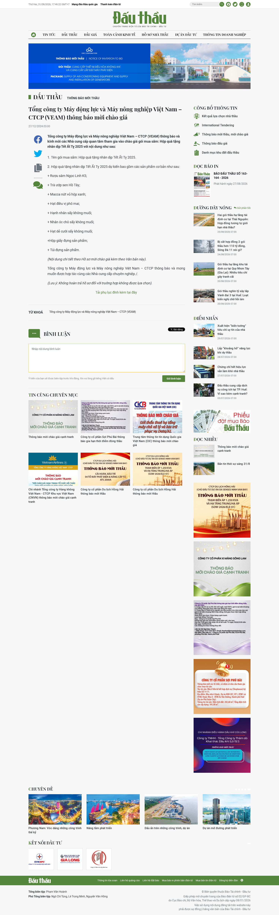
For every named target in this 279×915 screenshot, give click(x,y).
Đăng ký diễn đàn (228, 880)
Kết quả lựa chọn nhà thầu (220, 116)
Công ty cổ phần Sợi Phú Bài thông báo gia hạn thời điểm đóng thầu (103, 438)
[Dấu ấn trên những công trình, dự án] (171, 809)
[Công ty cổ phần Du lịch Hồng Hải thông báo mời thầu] (105, 469)
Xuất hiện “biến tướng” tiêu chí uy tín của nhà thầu (232, 329)
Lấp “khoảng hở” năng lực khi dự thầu (234, 350)
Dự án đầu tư (186, 35)
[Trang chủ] (33, 34)
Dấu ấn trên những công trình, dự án (167, 828)
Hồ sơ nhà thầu (155, 35)
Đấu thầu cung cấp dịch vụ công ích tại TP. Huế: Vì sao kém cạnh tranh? (232, 389)
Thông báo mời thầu (83, 98)
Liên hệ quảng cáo (130, 880)
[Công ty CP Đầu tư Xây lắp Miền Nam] (99, 859)
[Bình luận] (38, 182)
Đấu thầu (70, 35)
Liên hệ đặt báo (151, 880)
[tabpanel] (55, 814)
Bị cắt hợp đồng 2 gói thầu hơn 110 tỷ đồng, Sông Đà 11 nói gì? (231, 245)
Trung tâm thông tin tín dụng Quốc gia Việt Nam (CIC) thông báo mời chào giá (157, 441)
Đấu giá (90, 35)
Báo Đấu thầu (139, 19)
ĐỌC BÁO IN (206, 166)
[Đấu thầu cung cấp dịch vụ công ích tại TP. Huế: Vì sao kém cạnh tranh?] (204, 390)
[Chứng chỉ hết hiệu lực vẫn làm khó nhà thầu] (204, 371)
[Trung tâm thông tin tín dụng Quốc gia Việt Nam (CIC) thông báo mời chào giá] (157, 416)
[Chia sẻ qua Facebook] (38, 139)
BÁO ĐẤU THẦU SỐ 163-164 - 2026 (230, 176)
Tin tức (49, 35)
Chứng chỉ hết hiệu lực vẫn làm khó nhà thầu (232, 368)
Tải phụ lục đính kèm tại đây (116, 292)
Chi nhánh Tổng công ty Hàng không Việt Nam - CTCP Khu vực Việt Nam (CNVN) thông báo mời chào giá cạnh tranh (52, 495)
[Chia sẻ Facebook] (228, 4)
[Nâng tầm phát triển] (113, 809)
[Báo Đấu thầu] (39, 880)
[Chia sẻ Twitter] (235, 4)
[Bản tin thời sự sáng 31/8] (204, 468)
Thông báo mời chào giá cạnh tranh (51, 436)
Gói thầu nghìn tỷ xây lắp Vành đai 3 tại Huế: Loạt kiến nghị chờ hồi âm (233, 295)
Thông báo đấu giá (214, 143)
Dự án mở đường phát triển (220, 828)
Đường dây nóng (213, 207)
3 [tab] (242, 789)
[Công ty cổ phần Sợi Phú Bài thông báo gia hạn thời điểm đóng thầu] (105, 416)
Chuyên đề (40, 789)
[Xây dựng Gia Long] (70, 859)
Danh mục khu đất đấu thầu (220, 152)
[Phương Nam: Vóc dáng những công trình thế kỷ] (55, 809)
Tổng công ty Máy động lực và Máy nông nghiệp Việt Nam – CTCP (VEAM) (92, 311)
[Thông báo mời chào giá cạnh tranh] (53, 416)
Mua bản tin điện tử (206, 880)
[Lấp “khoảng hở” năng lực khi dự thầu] (204, 353)
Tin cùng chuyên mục (53, 395)
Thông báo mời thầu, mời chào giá (225, 134)
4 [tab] (245, 789)
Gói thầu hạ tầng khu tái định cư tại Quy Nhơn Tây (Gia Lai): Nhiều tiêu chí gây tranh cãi (233, 270)
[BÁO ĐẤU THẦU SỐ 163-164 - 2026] (202, 184)
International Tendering (218, 125)
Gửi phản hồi (244, 208)
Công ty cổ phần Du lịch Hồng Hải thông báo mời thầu (102, 491)
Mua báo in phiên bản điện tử (177, 880)
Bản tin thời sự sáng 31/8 (234, 463)
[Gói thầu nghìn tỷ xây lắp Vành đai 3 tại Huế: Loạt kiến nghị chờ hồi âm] (204, 295)
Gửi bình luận (174, 378)
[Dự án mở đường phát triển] (229, 809)
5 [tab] (249, 789)
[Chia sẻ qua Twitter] (38, 153)
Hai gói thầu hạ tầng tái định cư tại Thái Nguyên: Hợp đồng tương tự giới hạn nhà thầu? (233, 221)
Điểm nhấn (206, 318)
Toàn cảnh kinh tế (119, 35)
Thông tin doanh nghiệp (224, 35)
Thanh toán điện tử (110, 4)
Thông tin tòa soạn (107, 880)
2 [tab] (239, 789)
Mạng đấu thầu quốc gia (85, 4)
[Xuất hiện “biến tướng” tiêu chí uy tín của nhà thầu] (204, 330)
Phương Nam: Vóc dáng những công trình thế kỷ (54, 830)
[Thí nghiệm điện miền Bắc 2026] (39, 859)
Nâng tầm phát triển (99, 828)
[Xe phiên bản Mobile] (241, 4)
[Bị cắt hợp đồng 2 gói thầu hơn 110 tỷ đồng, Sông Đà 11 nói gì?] (204, 246)
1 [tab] (236, 789)
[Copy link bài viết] (38, 168)
